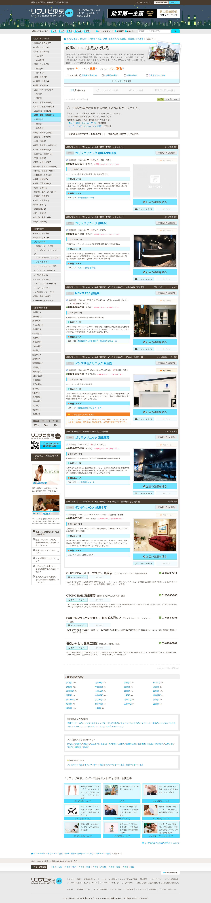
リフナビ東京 (114, 867)
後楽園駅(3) (37, 371)
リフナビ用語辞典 (171, 879)
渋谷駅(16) (36, 312)
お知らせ (70, 889)
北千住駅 (128, 699)
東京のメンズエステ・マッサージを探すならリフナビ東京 (107, 898)
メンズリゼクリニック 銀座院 (90, 363)
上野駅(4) (36, 367)
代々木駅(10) (37, 324)
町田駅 (69, 703)
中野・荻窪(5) (40, 157)
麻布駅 (127, 691)
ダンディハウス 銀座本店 (87, 507)
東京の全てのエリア (42, 42)
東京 (87, 31)
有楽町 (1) (40, 127)
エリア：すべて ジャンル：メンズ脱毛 (85, 126)
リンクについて (128, 882)
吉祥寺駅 (128, 703)
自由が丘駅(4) (38, 375)
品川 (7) (39, 93)
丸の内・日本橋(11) (42, 136)
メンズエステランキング (109, 882)
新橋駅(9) (36, 358)
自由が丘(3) (131, 743)
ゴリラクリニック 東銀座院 (88, 437)
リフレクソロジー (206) (46, 283)
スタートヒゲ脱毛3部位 (86, 267)
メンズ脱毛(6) (113, 723)
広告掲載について (83, 889)
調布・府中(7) (40, 204)
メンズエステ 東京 (75, 764)
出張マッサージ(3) (42, 47)
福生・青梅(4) (40, 213)
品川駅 (156, 686)
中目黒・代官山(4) (42, 81)
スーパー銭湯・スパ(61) (44, 300)
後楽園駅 (157, 695)
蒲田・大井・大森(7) (42, 162)
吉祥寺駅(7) (37, 401)
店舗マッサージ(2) (75, 723)
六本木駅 (99, 691)
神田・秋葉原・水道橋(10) (45, 145)
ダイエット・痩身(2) (150, 723)
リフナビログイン (116, 889)
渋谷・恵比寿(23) (41, 51)
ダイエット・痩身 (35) (45, 270)
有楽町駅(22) (37, 363)
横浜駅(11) (36, 409)
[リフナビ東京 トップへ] (52, 13)
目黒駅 (127, 686)
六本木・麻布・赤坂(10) (44, 106)
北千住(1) (142, 743)
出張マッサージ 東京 (134, 764)
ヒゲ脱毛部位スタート (86, 197)
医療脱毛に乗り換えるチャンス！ (90, 407)
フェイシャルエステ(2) (130, 723)
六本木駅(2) (37, 346)
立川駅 (156, 703)
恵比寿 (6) (40, 60)
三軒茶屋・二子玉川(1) (43, 175)
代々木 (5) (40, 72)
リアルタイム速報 (74, 879)
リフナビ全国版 (40, 867)
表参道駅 (70, 691)
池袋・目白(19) (40, 77)
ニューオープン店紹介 (108, 879)
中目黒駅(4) (37, 333)
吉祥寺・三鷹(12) (41, 196)
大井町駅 (99, 699)
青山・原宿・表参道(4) (43, 102)
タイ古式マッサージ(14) (44, 292)
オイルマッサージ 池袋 (93, 764)
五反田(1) (95, 743)
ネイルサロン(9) (41, 275)
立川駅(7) (36, 405)
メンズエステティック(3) (94, 723)
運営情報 (129, 889)
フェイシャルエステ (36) (46, 266)
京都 (70, 31)
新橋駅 (69, 695)
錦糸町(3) (159, 743)
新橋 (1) (39, 123)
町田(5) (151, 743)
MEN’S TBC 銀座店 (84, 293)
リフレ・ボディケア (42, 279)
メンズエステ (39, 241)
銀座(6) (104, 743)
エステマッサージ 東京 (114, 764)
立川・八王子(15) (41, 200)
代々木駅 (157, 682)
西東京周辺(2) (40, 208)
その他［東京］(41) (42, 217)
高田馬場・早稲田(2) (42, 110)
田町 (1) (39, 98)
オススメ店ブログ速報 (128, 879)
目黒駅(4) (36, 337)
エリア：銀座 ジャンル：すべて (83, 122)
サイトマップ (141, 889)
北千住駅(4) (37, 384)
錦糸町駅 (99, 703)
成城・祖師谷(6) (41, 179)
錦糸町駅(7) (37, 396)
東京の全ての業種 (41, 233)
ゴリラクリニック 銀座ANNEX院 (92, 153)
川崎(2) (86, 747)
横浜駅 (69, 708)
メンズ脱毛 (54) (42, 261)
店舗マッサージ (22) (44, 246)
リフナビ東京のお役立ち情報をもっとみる (162, 842)
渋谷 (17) (40, 55)
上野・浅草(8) (40, 140)
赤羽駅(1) (36, 388)
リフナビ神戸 (70, 867)
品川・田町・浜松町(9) (43, 89)
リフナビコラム (156, 879)
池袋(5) (86, 743)
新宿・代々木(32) (41, 64)
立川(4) (70, 747)
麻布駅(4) (36, 350)
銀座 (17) (40, 119)
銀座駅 (156, 691)
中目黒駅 (99, 686)
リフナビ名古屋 (99, 867)
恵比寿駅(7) (37, 316)
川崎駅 (98, 708)
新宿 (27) (40, 68)
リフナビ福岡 (128, 867)
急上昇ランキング (90, 882)
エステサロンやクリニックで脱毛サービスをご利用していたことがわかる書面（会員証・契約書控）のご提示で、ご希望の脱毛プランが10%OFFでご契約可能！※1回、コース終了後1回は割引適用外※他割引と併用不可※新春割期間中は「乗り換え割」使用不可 (98, 420)
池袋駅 (69, 686)
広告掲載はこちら (155, 882)
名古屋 (79, 31)
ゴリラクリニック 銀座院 (87, 223)
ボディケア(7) (98, 726)
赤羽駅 (156, 699)
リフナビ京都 (84, 867)
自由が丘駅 (71, 699)
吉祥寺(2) (169, 743)
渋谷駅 (69, 682)
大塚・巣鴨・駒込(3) (42, 149)
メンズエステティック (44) (47, 257)
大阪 (54, 31)
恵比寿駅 (99, 682)
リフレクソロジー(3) (82, 726)
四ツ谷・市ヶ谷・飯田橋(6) (45, 166)
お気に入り (131, 31)
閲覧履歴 (120, 31)
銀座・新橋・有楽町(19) (44, 115)
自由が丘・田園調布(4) (43, 153)
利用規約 (152, 889)
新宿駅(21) (36, 320)
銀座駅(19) (36, 354)
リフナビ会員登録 (100, 889)
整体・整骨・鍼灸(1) (42, 296)
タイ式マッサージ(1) (114, 726)
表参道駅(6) (37, 341)
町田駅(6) (36, 392)
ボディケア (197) (43, 287)
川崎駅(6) (36, 413)
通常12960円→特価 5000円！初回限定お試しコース (97, 341)
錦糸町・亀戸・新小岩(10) (45, 191)
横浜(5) (78, 747)
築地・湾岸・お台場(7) (43, 132)
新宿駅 (127, 682)
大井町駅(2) (37, 380)
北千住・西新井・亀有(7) (44, 170)
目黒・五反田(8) (41, 85)
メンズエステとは (74, 882)
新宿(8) (78, 743)
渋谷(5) (70, 743)
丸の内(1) (112, 743)
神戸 (62, 31)
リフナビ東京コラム (105, 31)
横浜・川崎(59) (40, 221)
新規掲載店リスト (90, 879)
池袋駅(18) (36, 329)
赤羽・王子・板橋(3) (42, 183)
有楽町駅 (99, 695)
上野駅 (127, 695)
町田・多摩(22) (40, 187)
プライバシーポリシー (167, 889)
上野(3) (121, 743)
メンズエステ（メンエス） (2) (46, 251)
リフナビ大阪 (56, 867)
